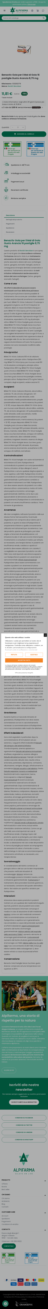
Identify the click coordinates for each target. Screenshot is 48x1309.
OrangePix (30, 672)
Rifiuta (14, 655)
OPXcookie (18, 672)
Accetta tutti (24, 660)
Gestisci (34, 655)
